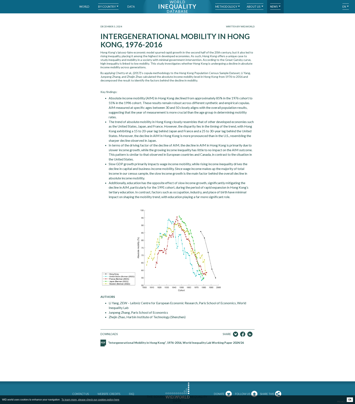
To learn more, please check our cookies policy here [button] (90, 399)
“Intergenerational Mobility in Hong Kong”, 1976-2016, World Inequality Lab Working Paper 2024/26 (176, 342)
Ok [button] (350, 399)
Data (131, 6)
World (84, 6)
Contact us (80, 394)
